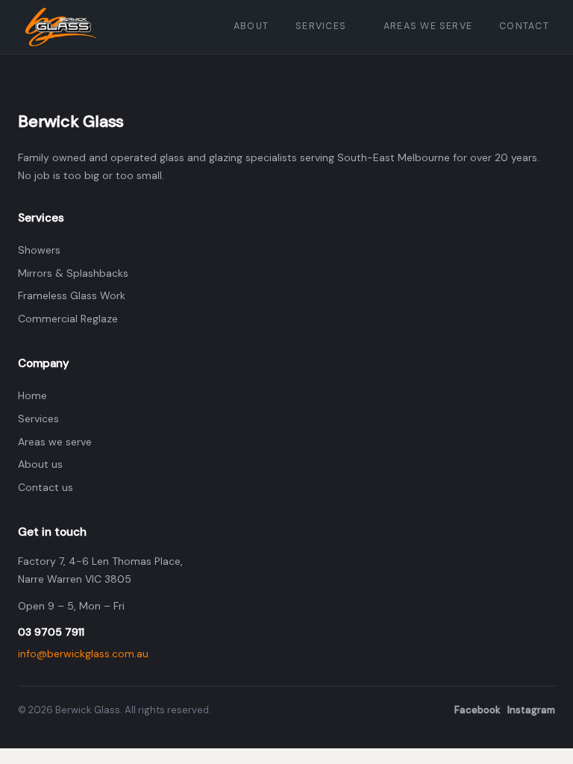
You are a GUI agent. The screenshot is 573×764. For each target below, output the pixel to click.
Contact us (45, 487)
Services (38, 418)
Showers (39, 250)
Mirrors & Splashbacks (73, 273)
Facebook (477, 710)
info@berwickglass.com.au (83, 653)
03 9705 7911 (51, 632)
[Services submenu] (353, 27)
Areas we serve (55, 441)
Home (32, 395)
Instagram (531, 710)
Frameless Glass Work (71, 295)
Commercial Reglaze (68, 318)
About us (40, 464)
